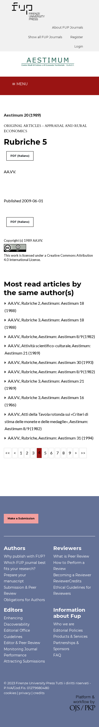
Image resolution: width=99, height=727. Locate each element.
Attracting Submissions (24, 661)
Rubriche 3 (31, 319)
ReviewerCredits (67, 581)
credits (38, 693)
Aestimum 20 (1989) (22, 115)
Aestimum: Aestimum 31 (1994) (65, 437)
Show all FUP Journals (45, 37)
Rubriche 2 (31, 303)
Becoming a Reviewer (72, 575)
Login (78, 46)
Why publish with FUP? (24, 556)
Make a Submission (21, 518)
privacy (25, 693)
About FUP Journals (67, 27)
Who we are (63, 624)
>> (83, 452)
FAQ (57, 655)
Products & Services (70, 636)
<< (7, 452)
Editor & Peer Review (22, 643)
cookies (10, 693)
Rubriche (29, 336)
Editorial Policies (68, 630)
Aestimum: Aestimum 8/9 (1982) (66, 336)
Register (76, 37)
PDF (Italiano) (19, 156)
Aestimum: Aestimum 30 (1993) (65, 362)
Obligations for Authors (24, 600)
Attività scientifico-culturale (46, 345)
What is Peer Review (71, 556)
